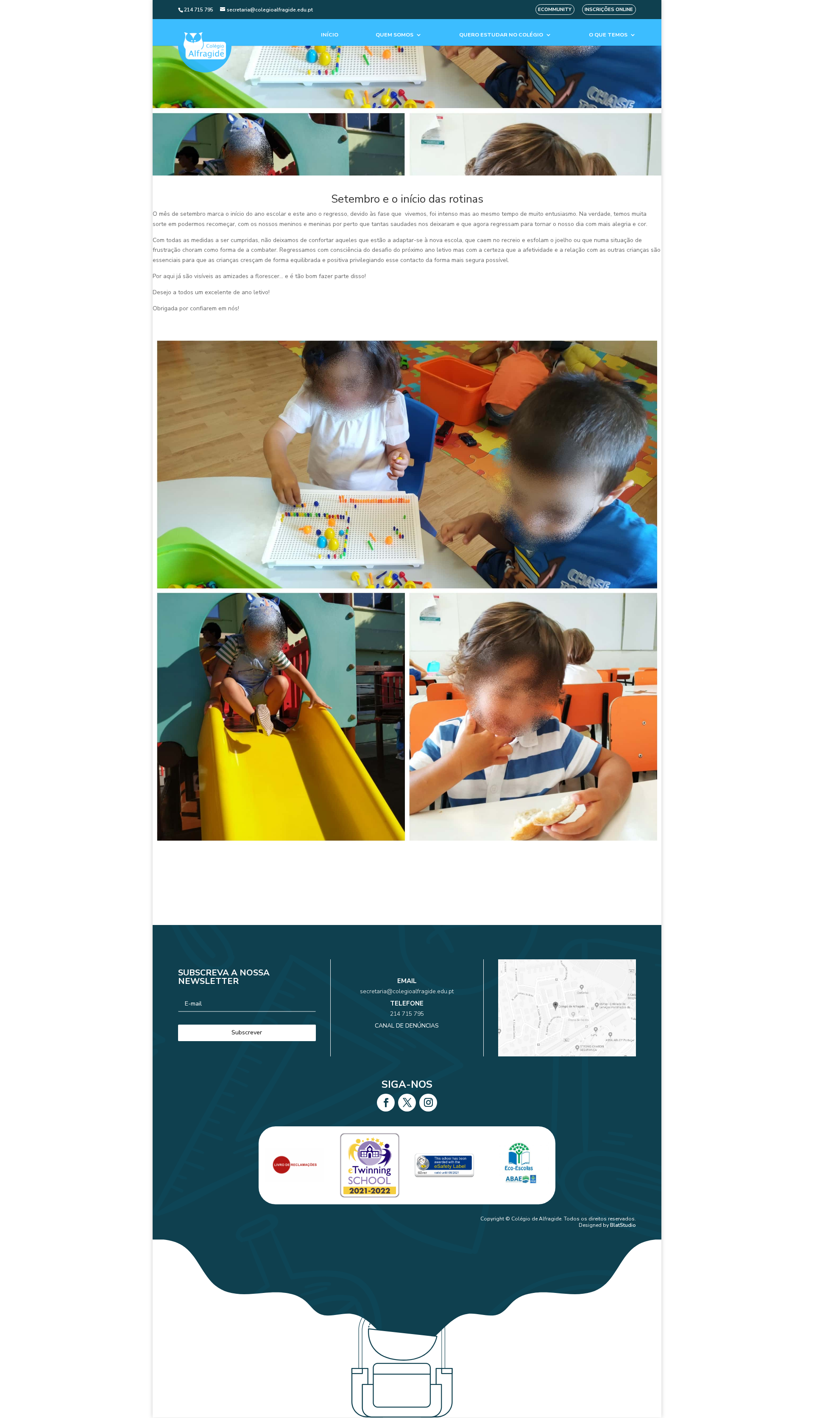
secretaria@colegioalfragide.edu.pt (407, 991)
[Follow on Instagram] (428, 1103)
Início (329, 35)
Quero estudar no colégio (501, 35)
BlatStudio (623, 1225)
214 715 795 (407, 1014)
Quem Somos (394, 35)
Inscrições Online (609, 9)
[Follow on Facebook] (386, 1103)
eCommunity (554, 9)
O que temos (608, 35)
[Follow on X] (407, 1103)
